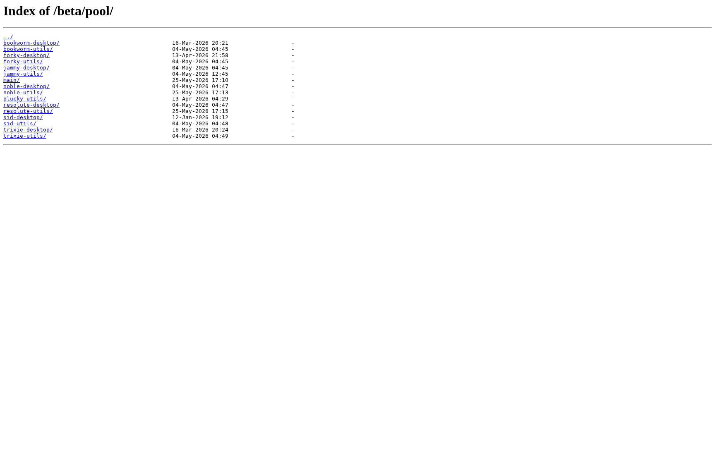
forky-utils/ (23, 61)
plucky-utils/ (24, 99)
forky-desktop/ (26, 55)
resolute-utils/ (28, 111)
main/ (11, 80)
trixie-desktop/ (28, 130)
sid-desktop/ (23, 117)
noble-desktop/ (26, 86)
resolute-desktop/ (31, 105)
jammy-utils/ (23, 74)
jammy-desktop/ (26, 68)
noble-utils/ (23, 92)
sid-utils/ (19, 123)
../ (8, 37)
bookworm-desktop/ (31, 43)
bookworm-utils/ (28, 49)
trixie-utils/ (24, 136)
